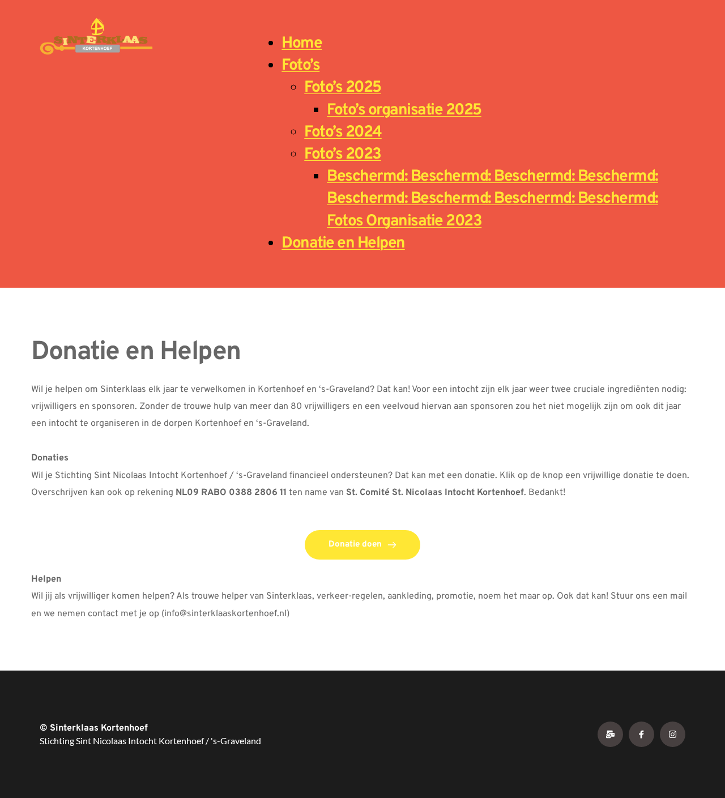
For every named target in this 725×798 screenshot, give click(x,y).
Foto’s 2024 (343, 132)
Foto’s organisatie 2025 (404, 110)
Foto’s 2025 (342, 88)
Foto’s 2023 (342, 154)
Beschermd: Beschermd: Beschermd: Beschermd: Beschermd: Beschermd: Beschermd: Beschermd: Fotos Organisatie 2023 (492, 199)
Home (302, 43)
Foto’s (300, 66)
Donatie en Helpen (343, 243)
